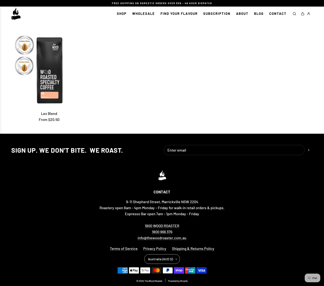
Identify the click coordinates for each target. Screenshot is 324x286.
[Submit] (308, 150)
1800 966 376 (162, 231)
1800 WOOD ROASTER (162, 225)
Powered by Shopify (178, 281)
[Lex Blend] (49, 69)
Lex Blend (49, 113)
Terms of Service (124, 248)
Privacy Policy (154, 248)
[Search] (294, 14)
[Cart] (302, 14)
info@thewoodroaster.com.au (162, 237)
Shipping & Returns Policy (193, 248)
